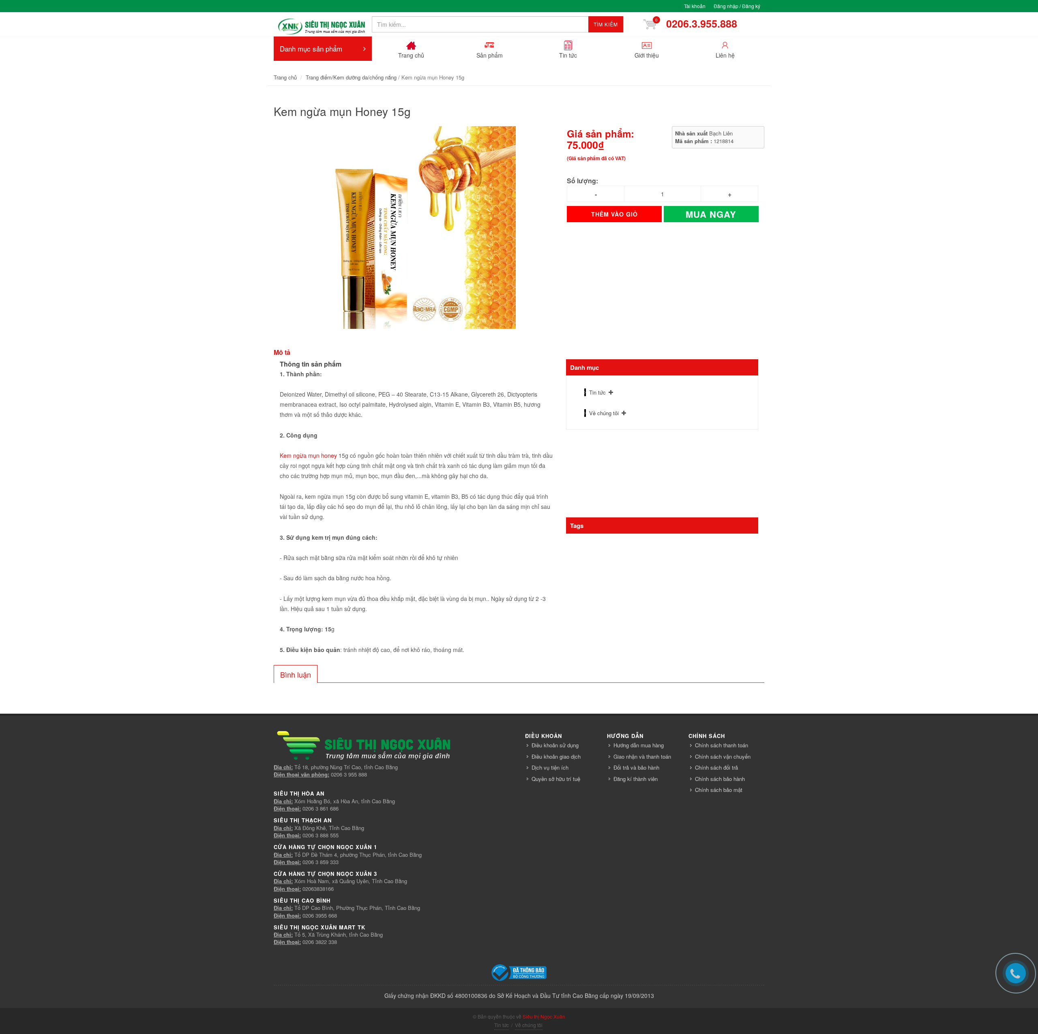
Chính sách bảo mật (718, 790)
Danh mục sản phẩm (311, 48)
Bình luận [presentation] (295, 674)
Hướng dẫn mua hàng (638, 745)
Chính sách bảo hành (720, 779)
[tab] (295, 674)
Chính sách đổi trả (716, 767)
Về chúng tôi (604, 413)
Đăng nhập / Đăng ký (737, 5)
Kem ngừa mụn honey (308, 455)
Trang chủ (285, 77)
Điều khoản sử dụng (555, 745)
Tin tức (597, 392)
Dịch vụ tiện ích (550, 767)
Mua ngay (711, 214)
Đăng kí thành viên (635, 779)
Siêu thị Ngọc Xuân (544, 1016)
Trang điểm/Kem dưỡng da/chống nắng (351, 77)
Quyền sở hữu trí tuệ (556, 779)
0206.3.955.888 (698, 23)
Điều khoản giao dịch (556, 756)
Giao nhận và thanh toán (642, 756)
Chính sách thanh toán (721, 745)
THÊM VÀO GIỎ (614, 214)
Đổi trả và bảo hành (636, 767)
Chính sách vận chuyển (723, 756)
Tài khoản (695, 5)
